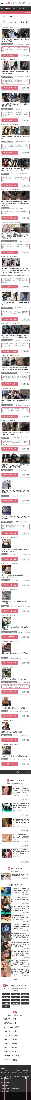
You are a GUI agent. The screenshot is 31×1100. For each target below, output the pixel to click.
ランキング (7, 8)
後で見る (26, 55)
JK (6, 994)
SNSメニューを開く (11, 1047)
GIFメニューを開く (10, 1060)
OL (25, 1003)
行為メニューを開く (11, 1031)
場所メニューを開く (11, 1052)
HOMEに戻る (15, 772)
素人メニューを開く (11, 1023)
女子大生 (25, 997)
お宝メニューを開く (11, 1043)
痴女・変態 (15, 1003)
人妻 (15, 1000)
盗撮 (24, 8)
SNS (25, 1000)
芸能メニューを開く (11, 1019)
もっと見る (15, 979)
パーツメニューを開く (11, 1027)
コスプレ (19, 8)
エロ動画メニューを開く (12, 1056)
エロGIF (13, 8)
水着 (6, 1006)
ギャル (15, 997)
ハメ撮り (6, 1003)
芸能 (15, 994)
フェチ (6, 1000)
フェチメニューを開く (11, 1035)
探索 (2, 8)
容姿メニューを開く (11, 1039)
